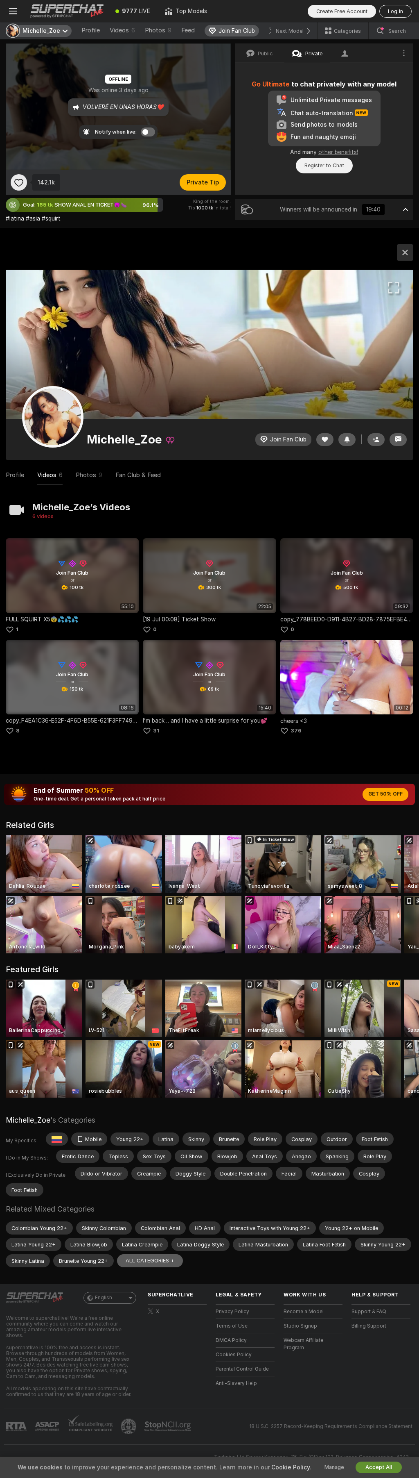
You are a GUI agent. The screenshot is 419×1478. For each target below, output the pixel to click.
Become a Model (304, 1311)
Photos (158, 30)
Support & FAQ (368, 1311)
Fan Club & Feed (138, 475)
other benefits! (338, 152)
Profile (90, 30)
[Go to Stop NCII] (168, 1426)
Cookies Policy (234, 1354)
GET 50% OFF (385, 794)
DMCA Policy (231, 1340)
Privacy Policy (232, 1311)
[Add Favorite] (19, 182)
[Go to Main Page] (67, 11)
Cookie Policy (290, 1467)
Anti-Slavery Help (236, 1383)
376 (296, 731)
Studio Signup (300, 1326)
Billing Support (368, 1326)
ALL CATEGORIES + (150, 1260)
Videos (122, 30)
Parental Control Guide (242, 1369)
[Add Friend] (376, 439)
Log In (395, 11)
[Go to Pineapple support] (129, 1426)
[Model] (405, 252)
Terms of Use (232, 1326)
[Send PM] (398, 439)
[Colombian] (57, 1139)
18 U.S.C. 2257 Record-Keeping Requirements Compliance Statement (330, 1426)
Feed (188, 30)
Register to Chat (324, 165)
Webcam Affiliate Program (303, 1344)
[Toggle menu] (13, 11)
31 (156, 731)
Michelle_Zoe (28, 1120)
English (103, 1298)
